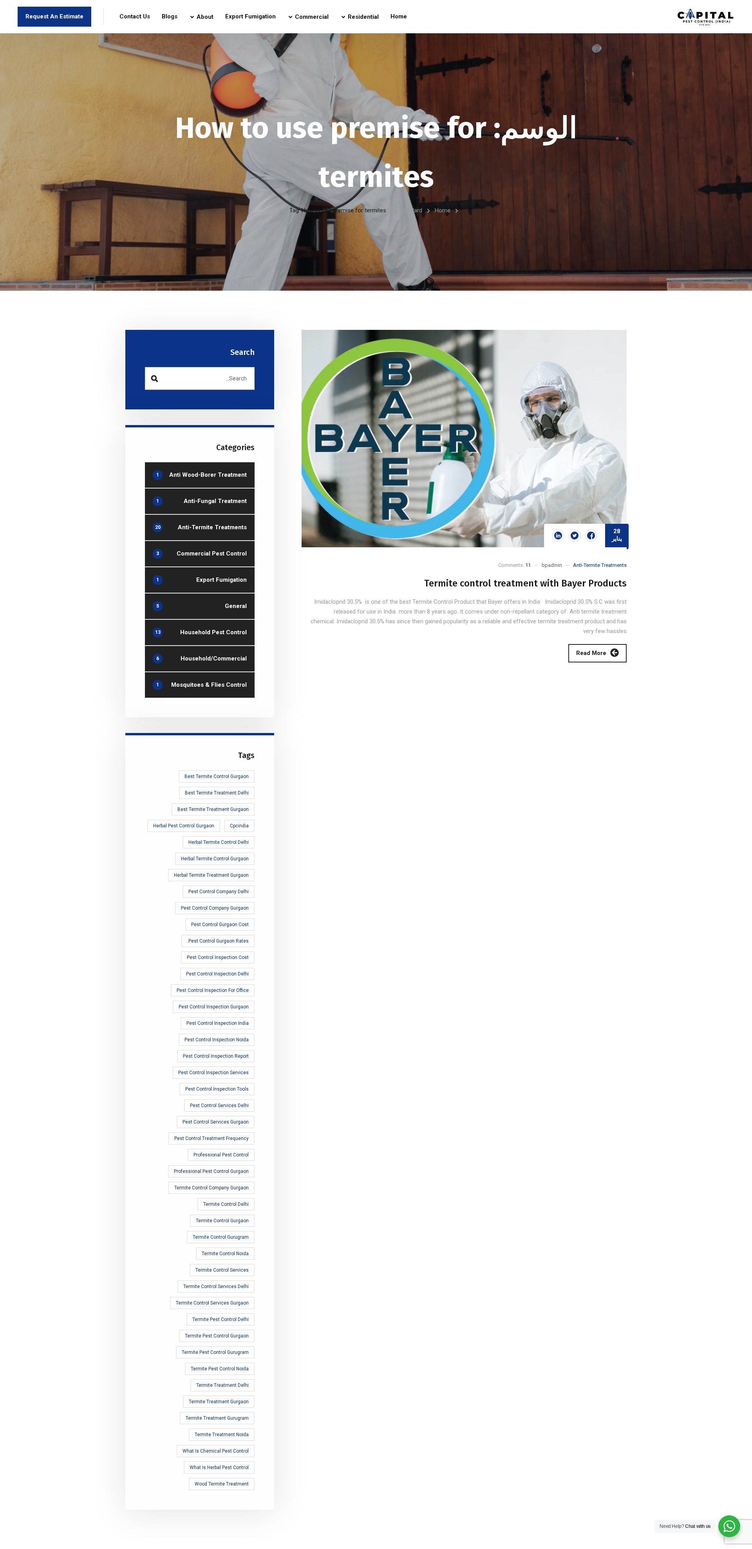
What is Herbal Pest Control (219, 1467)
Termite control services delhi (216, 1286)
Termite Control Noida (225, 1253)
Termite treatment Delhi (222, 1385)
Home (442, 210)
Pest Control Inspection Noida (216, 1039)
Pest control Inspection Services (213, 1072)
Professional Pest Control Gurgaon (211, 1171)
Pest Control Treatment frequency (211, 1138)
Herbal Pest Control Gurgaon (183, 826)
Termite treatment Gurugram (217, 1418)
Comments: (514, 565)
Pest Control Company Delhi (218, 891)
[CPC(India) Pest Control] (705, 16)
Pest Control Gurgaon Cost (220, 924)
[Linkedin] (558, 535)
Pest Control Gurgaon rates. (218, 941)
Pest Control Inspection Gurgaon (214, 1007)
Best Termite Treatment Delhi (217, 793)
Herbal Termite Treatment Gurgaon (211, 875)
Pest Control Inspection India (217, 1023)
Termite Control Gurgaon (222, 1220)
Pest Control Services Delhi (219, 1105)
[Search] (154, 378)
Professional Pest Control (221, 1155)
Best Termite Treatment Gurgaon (213, 809)
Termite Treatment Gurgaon (219, 1401)
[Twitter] (574, 535)
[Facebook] (591, 535)
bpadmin (552, 565)
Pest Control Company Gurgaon (215, 908)
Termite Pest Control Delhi (220, 1319)
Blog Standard (404, 210)
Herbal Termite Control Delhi (218, 842)
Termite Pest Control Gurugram (215, 1352)
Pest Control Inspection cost (218, 957)
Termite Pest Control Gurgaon (217, 1336)
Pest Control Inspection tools (217, 1089)
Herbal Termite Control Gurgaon (215, 858)
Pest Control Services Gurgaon (216, 1122)
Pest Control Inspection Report (216, 1056)
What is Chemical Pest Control (216, 1451)
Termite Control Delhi (226, 1204)
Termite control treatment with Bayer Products (525, 583)
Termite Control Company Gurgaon (211, 1188)
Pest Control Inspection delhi (217, 974)
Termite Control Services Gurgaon (212, 1303)
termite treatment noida (222, 1434)
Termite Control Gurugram (221, 1237)
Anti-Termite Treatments (600, 565)
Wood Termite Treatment (222, 1484)
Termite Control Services (222, 1270)
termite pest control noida (220, 1369)
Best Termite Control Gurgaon (216, 776)
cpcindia (239, 826)
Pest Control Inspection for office (213, 990)
